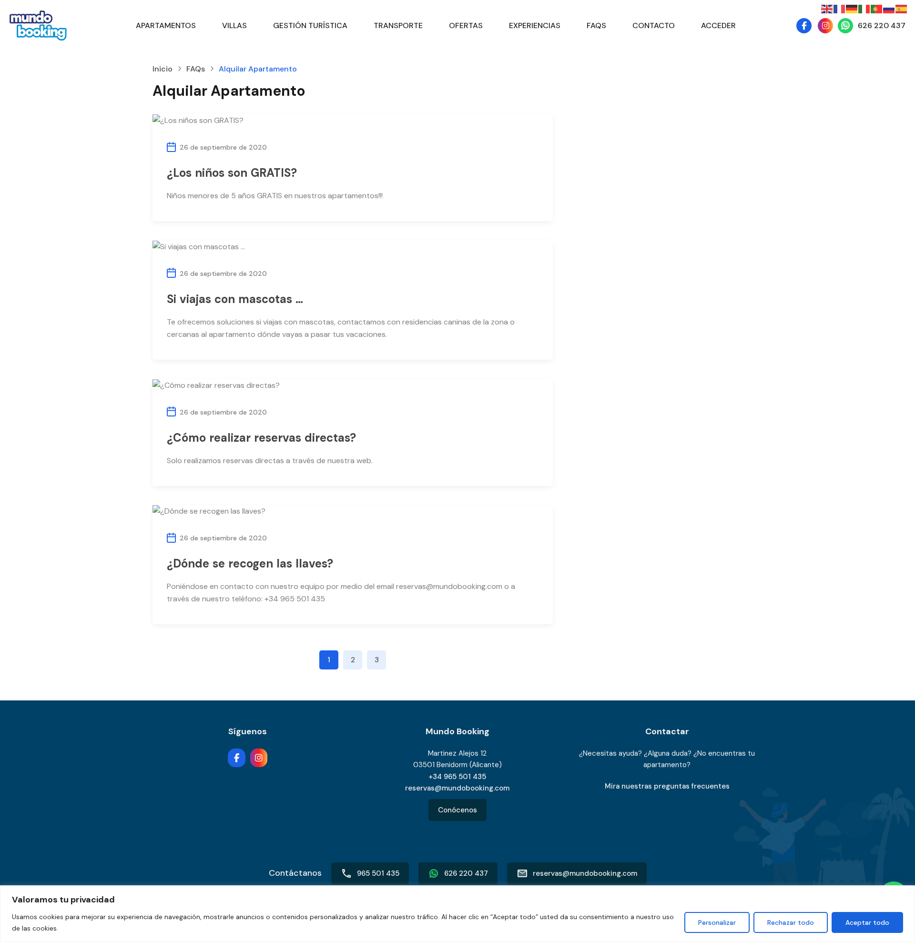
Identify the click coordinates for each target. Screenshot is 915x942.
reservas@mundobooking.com (457, 788)
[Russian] (889, 8)
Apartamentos (166, 25)
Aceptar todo (867, 922)
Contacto (653, 25)
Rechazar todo (790, 922)
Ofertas (466, 25)
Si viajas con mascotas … (235, 299)
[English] (827, 8)
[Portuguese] (877, 8)
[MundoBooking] (38, 25)
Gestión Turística (310, 25)
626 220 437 (881, 25)
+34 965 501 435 (457, 776)
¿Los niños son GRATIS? (232, 172)
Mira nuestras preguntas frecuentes (667, 786)
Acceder (718, 25)
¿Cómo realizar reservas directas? (261, 437)
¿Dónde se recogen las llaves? (250, 563)
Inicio (162, 69)
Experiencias (534, 25)
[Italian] (864, 8)
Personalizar (717, 922)
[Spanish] (901, 8)
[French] (840, 8)
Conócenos (457, 810)
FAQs (596, 25)
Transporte (398, 25)
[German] (852, 8)
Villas (234, 25)
